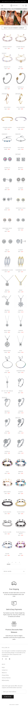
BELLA (7, 249)
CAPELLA (7, 451)
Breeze (21, 471)
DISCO (7, 187)
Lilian (7, 370)
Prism (21, 390)
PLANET (21, 491)
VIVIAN (7, 431)
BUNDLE (20, 9)
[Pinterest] (9, 659)
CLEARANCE (24, 9)
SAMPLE (2, 9)
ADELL (21, 431)
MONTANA (21, 228)
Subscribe (7, 696)
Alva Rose (7, 107)
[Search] (23, 5)
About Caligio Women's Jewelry (14, 27)
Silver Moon (21, 127)
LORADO (20, 411)
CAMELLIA (7, 167)
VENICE (7, 208)
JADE (20, 553)
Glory (21, 451)
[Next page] (19, 562)
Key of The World (7, 390)
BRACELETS (6, 9)
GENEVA (20, 310)
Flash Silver (7, 532)
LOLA (7, 471)
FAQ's (3, 667)
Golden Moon (7, 127)
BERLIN (7, 290)
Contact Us (4, 670)
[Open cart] (26, 5)
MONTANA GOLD (20, 208)
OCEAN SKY (7, 66)
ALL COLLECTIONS (13, 9)
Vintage (7, 87)
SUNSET (20, 249)
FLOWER (20, 188)
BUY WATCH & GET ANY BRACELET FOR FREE (14, 1)
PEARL (21, 66)
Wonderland (21, 370)
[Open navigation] (2, 5)
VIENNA (21, 330)
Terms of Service (6, 677)
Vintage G (21, 87)
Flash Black (7, 511)
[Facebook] (2, 659)
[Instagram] (6, 659)
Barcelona (7, 350)
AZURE (7, 553)
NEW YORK (7, 330)
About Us (4, 672)
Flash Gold (20, 511)
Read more (7, 571)
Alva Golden (21, 107)
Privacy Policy (5, 675)
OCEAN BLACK (21, 46)
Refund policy (5, 680)
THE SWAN (21, 147)
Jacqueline (7, 147)
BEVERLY (20, 167)
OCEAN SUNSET (7, 46)
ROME (20, 290)
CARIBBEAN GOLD (21, 270)
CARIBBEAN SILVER (7, 270)
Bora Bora (7, 491)
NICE (20, 350)
